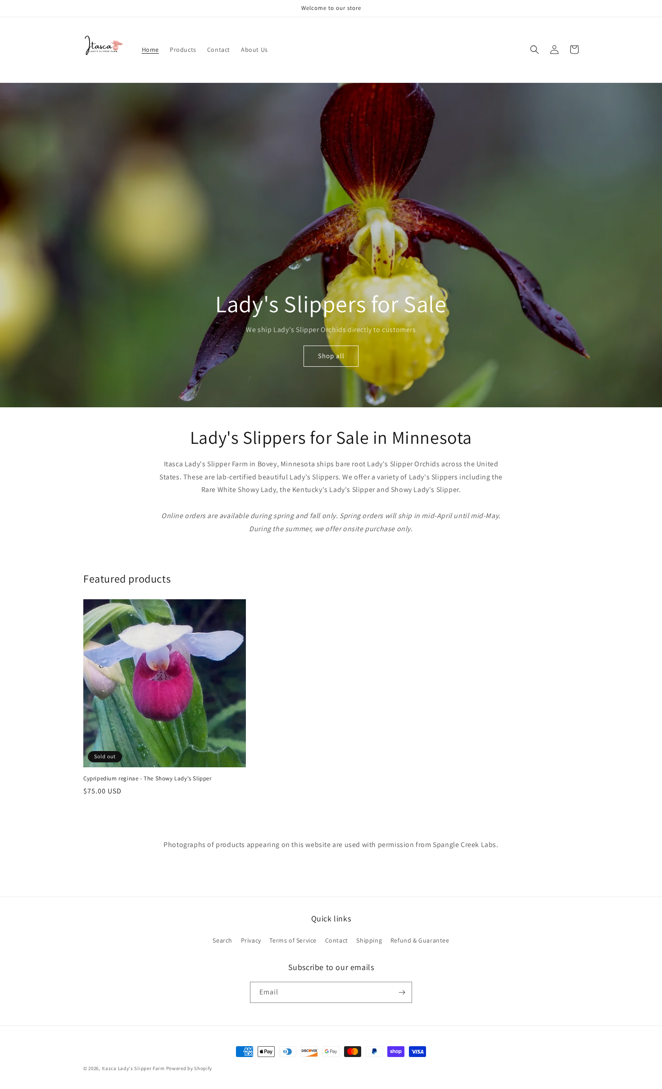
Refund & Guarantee (419, 940)
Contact (336, 940)
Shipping (369, 940)
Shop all (331, 355)
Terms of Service (293, 940)
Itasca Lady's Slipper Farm (133, 1068)
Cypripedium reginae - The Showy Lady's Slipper (147, 778)
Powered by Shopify (189, 1068)
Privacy (251, 940)
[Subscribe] (402, 992)
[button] (534, 49)
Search (222, 940)
